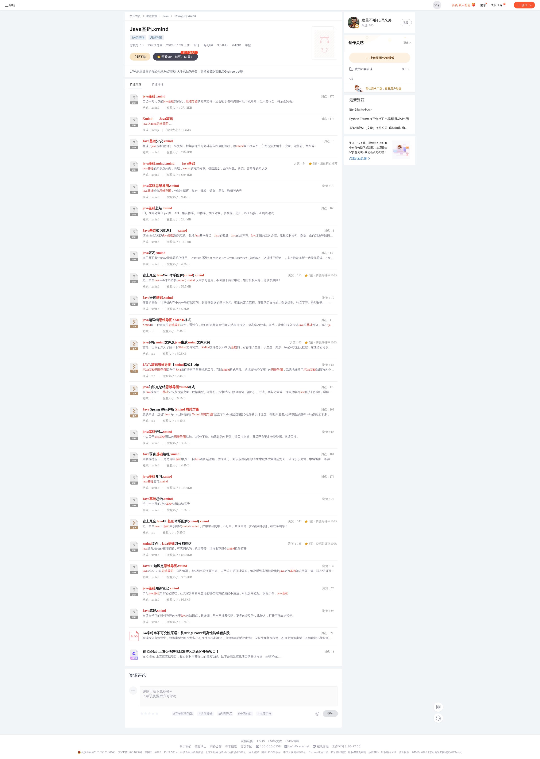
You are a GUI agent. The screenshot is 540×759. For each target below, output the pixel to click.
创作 (524, 5)
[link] (135, 16)
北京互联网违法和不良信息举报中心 (226, 752)
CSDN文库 (275, 741)
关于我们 (185, 746)
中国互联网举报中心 (294, 752)
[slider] (149, 714)
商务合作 (216, 746)
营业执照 (404, 752)
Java (166, 16)
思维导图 (156, 37)
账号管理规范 (338, 752)
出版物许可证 (388, 752)
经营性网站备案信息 (191, 752)
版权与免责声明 (357, 752)
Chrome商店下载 (318, 752)
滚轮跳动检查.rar (360, 109)
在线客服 (323, 746)
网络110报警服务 (271, 752)
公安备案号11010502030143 (98, 752)
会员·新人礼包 (461, 5)
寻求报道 (231, 746)
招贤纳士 (201, 746)
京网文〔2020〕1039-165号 (161, 752)
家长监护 (254, 752)
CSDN (261, 741)
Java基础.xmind (149, 29)
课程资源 (151, 16)
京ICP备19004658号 (130, 752)
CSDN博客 (292, 741)
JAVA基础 (137, 37)
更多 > (407, 42)
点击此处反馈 (358, 158)
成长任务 (497, 5)
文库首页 (135, 16)
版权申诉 (374, 752)
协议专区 (246, 746)
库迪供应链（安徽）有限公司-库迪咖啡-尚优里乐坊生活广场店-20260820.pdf (379, 128)
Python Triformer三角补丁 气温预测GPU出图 (379, 118)
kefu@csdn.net (298, 746)
